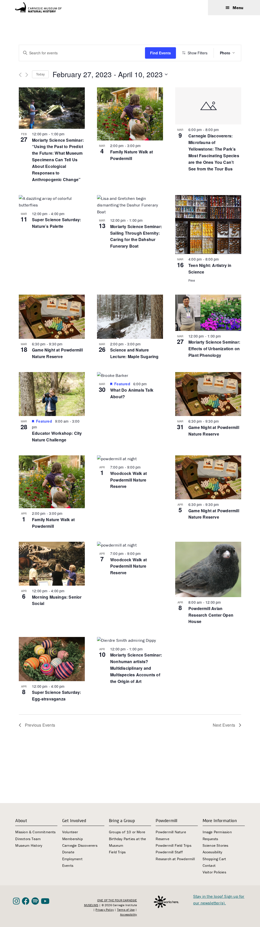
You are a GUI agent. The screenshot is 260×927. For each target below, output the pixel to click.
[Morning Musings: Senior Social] (52, 564)
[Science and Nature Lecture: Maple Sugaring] (130, 317)
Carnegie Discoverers (80, 845)
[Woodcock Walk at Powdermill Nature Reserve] (130, 458)
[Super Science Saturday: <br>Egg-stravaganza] (52, 659)
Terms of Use (126, 910)
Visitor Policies (214, 872)
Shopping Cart (214, 858)
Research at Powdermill (175, 858)
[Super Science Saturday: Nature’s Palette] (52, 202)
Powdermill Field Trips (173, 845)
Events (67, 865)
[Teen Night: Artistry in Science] (208, 224)
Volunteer (70, 831)
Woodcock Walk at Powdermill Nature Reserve (128, 479)
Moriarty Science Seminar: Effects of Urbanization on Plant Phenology (214, 348)
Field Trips (117, 852)
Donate (68, 852)
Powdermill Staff (169, 852)
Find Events (160, 52)
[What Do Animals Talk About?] (130, 375)
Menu (238, 7)
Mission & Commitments (35, 831)
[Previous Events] (20, 74)
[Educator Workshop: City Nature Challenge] (52, 394)
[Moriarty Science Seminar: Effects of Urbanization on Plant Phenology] (208, 313)
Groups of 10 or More (127, 831)
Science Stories (216, 845)
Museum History (28, 845)
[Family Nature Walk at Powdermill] (130, 113)
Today (40, 74)
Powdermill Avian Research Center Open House (210, 615)
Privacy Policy (104, 910)
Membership (72, 838)
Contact (209, 865)
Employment (72, 858)
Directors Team (28, 838)
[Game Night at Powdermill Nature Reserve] (52, 317)
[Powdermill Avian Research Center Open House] (208, 569)
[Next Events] (26, 74)
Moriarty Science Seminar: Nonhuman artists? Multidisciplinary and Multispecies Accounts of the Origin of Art (136, 668)
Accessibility (212, 852)
